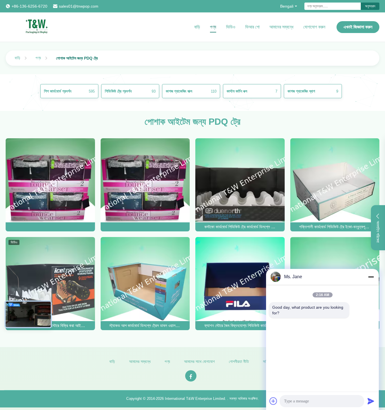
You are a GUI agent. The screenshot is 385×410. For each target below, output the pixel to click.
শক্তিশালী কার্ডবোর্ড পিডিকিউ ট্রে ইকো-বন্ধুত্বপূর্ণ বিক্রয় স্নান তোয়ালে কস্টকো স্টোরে (334, 226)
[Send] (370, 401)
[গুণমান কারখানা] (50, 226)
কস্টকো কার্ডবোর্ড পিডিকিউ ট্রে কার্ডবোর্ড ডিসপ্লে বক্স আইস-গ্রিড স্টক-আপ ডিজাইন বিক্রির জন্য (240, 226)
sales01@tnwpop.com (78, 6)
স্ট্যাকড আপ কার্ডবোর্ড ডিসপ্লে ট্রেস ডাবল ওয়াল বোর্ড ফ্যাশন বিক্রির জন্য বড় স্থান (145, 325)
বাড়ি (197, 27)
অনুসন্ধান (370, 6)
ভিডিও (230, 27)
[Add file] (273, 401)
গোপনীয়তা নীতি (239, 361)
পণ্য (213, 27)
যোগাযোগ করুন (314, 27)
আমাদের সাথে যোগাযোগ (199, 361)
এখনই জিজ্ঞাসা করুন (358, 27)
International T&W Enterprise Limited (195, 398)
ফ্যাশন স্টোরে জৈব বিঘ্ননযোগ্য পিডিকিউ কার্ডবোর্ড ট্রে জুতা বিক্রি (240, 325)
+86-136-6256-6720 (29, 6)
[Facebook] (190, 376)
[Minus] (371, 276)
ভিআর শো (252, 27)
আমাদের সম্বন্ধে (281, 27)
